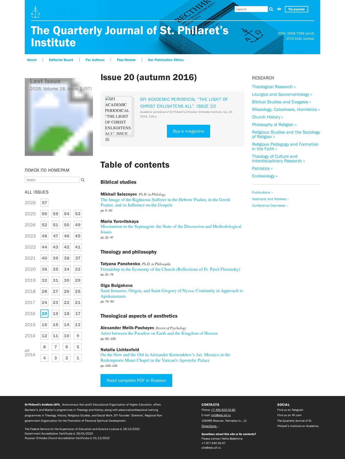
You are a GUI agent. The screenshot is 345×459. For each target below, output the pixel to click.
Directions (210, 426)
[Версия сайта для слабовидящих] (279, 9)
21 (78, 302)
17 (78, 313)
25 (78, 291)
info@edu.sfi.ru (221, 415)
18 (66, 313)
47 (55, 235)
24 (44, 302)
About (32, 60)
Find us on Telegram (290, 410)
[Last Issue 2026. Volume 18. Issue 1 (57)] (59, 161)
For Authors (95, 60)
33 (78, 269)
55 (55, 213)
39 (55, 258)
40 (44, 258)
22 (66, 302)
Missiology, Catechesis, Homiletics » (286, 109)
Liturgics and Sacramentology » (282, 94)
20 (44, 313)
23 (55, 302)
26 (66, 291)
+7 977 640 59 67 (214, 443)
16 (44, 324)
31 (55, 280)
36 (44, 269)
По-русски (296, 9)
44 (44, 247)
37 (78, 258)
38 (66, 258)
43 (55, 247)
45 (78, 235)
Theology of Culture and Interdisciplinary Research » (278, 158)
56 (44, 213)
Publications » (262, 192)
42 (66, 247)
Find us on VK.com (289, 415)
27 (55, 291)
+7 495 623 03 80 (223, 410)
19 (55, 313)
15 (55, 324)
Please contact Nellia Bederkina (222, 438)
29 (78, 280)
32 (44, 280)
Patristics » (262, 168)
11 (55, 335)
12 (44, 335)
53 (78, 213)
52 (44, 224)
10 (66, 335)
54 (66, 213)
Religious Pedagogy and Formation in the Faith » (285, 146)
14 (66, 324)
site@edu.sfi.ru (211, 447)
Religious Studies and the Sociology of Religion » (286, 134)
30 (66, 280)
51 (55, 224)
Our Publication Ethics (166, 60)
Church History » (267, 116)
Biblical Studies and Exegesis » (281, 101)
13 (78, 324)
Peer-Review (126, 60)
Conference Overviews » (269, 205)
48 (44, 235)
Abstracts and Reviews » (270, 199)
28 (44, 291)
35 (55, 269)
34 (66, 269)
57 (44, 202)
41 (78, 247)
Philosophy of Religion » (274, 124)
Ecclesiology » (264, 175)
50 (66, 224)
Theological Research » (273, 86)
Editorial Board (61, 60)
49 (78, 224)
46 (66, 235)
